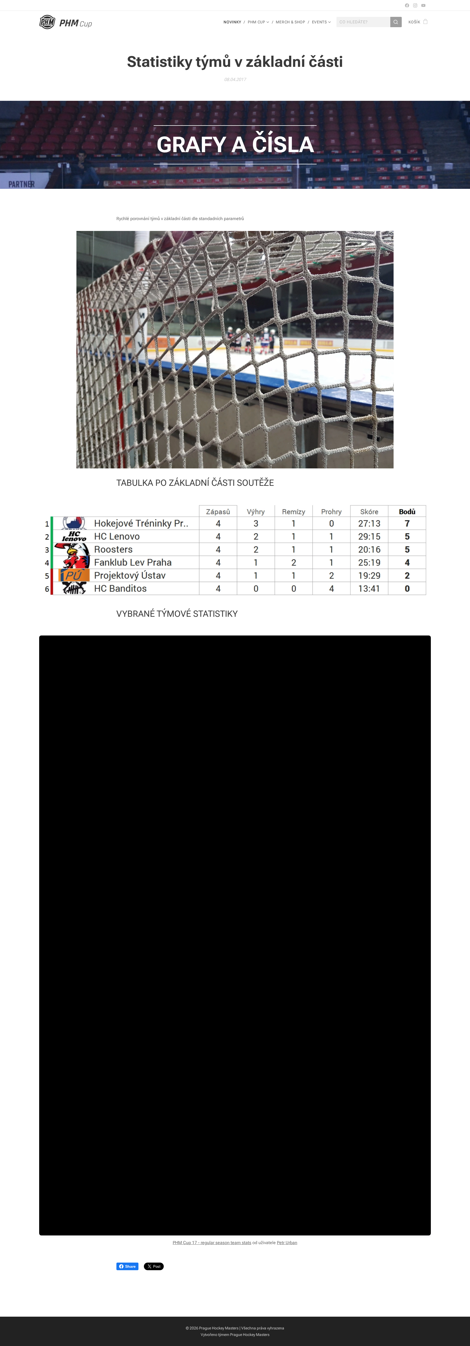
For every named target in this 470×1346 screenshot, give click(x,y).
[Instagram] (415, 5)
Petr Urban (287, 1242)
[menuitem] (233, 22)
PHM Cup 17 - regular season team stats (212, 1242)
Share (130, 1266)
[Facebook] (407, 5)
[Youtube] (423, 5)
